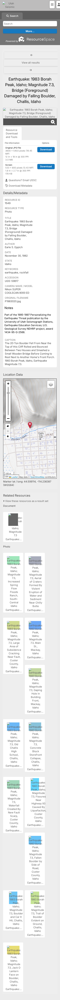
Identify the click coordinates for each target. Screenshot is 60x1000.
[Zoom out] (8, 418)
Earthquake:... (14, 539)
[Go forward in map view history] (7, 431)
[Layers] (50, 384)
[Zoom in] (8, 383)
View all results (31, 62)
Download (46, 149)
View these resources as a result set (26, 501)
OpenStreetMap (37, 476)
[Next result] (31, 70)
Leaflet (14, 476)
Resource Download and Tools (12, 133)
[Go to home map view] (7, 426)
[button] (30, 425)
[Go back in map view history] (7, 436)
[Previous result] (31, 55)
